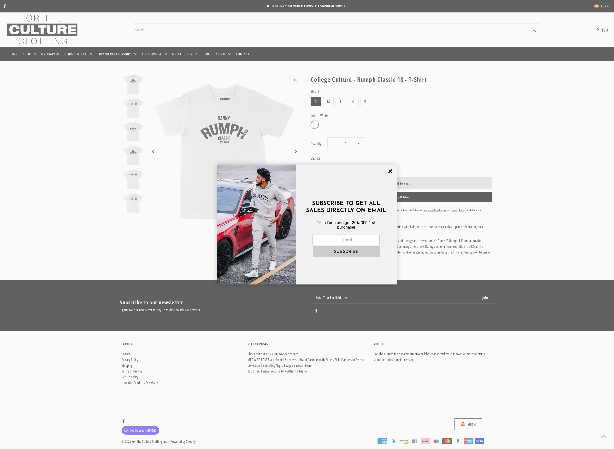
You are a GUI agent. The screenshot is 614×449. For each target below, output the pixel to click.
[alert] (307, 224)
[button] (346, 251)
